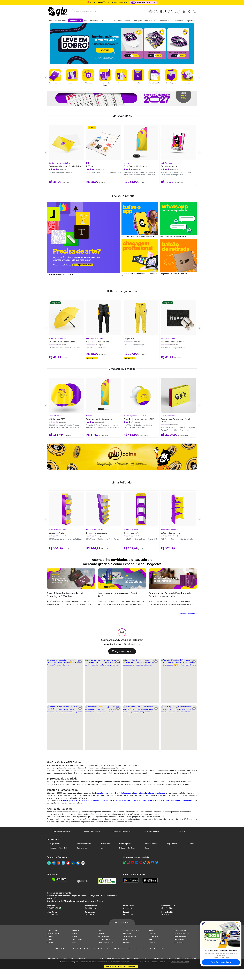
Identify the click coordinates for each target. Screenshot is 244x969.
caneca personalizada (91, 800)
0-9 (162, 948)
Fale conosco (82, 848)
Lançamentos (179, 939)
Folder (49, 939)
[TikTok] (144, 862)
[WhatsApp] (184, 11)
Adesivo (50, 942)
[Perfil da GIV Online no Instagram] (122, 632)
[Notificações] (189, 11)
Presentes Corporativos (57, 338)
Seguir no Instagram (123, 651)
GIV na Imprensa (152, 831)
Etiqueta (75, 930)
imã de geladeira (125, 800)
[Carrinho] (194, 11)
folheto (122, 793)
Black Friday (178, 942)
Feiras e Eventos (55, 416)
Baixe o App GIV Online (134, 874)
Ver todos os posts (187, 613)
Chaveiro (126, 942)
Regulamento (172, 843)
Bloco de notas (128, 933)
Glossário (59, 948)
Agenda (151, 939)
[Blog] (148, 862)
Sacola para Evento (168, 416)
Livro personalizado (181, 933)
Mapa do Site (55, 843)
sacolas (129, 793)
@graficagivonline (112, 644)
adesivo (114, 793)
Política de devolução (127, 848)
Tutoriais (182, 831)
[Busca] (150, 11)
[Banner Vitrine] (122, 457)
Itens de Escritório (168, 338)
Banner (126, 163)
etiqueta (105, 800)
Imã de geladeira (104, 936)
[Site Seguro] (82, 881)
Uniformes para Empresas (95, 338)
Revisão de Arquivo (92, 831)
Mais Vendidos (166, 163)
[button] (18, 43)
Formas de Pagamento (58, 857)
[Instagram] (128, 862)
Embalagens (153, 936)
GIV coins (190, 843)
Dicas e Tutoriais (151, 843)
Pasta (100, 930)
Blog (102, 848)
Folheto (50, 936)
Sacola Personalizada (131, 930)
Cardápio (152, 942)
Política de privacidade (180, 962)
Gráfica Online (52, 930)
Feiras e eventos (180, 936)
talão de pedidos (139, 800)
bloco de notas (154, 800)
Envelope (101, 933)
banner (136, 793)
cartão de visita (103, 793)
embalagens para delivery (181, 800)
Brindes (151, 930)
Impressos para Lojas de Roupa (135, 416)
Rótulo (74, 933)
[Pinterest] (140, 862)
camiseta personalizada (71, 800)
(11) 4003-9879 (52, 908)
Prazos (147, 848)
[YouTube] (132, 862)
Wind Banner (77, 939)
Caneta (125, 939)
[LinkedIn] (136, 862)
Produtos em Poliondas (57, 529)
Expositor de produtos (94, 529)
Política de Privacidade (58, 848)
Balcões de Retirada (61, 831)
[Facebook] (152, 862)
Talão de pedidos (129, 936)
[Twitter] (156, 862)
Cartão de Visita (53, 933)
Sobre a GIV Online (84, 843)
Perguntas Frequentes (122, 831)
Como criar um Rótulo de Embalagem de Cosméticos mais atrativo (170, 594)
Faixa (74, 942)
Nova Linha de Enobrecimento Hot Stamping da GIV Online (65, 594)
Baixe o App (105, 843)
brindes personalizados (155, 793)
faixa (142, 793)
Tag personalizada (104, 939)
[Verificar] (59, 880)
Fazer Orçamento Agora (221, 962)
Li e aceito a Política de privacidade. (120, 966)
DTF (87, 163)
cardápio (165, 800)
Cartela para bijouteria (106, 942)
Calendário (153, 933)
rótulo (114, 800)
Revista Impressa (180, 930)
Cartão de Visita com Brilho (59, 163)
